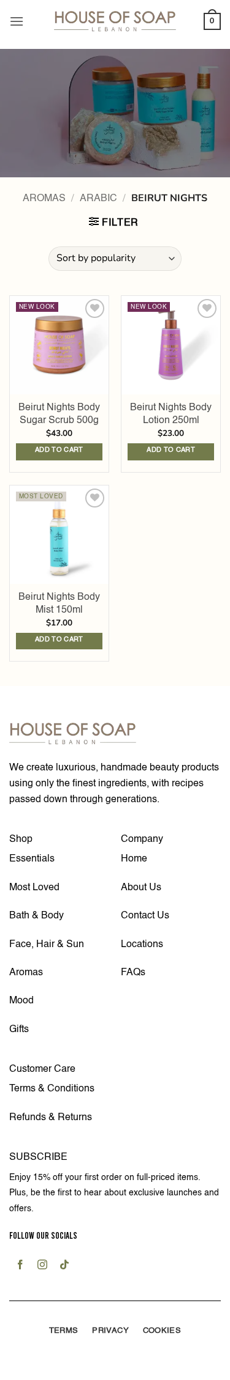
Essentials (32, 859)
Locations (142, 945)
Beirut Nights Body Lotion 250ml (171, 414)
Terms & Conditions (51, 1089)
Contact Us (145, 916)
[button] (16, 21)
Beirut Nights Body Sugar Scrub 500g (59, 414)
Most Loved (34, 888)
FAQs (133, 973)
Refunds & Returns (50, 1118)
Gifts (19, 1030)
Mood (21, 1001)
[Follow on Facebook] (20, 1266)
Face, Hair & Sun (46, 945)
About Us (141, 888)
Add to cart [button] (59, 450)
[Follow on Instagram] (43, 1266)
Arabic (98, 199)
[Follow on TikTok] (65, 1266)
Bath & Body (36, 916)
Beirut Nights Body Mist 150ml (59, 603)
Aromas (44, 199)
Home (134, 859)
